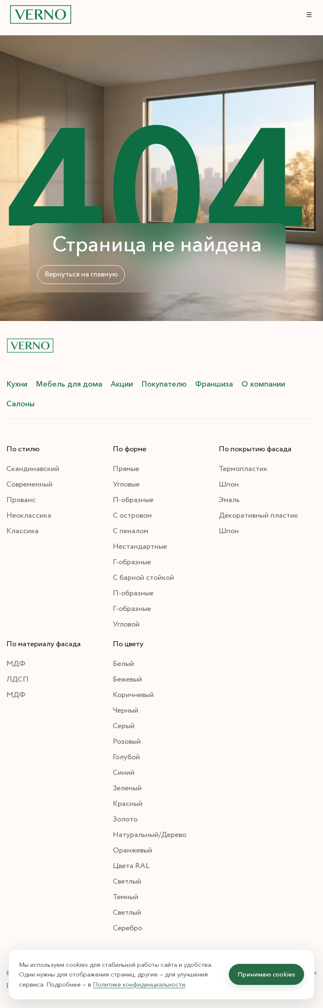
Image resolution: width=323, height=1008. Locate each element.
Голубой (126, 757)
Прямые (126, 468)
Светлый (127, 881)
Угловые (126, 484)
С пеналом (130, 531)
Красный (128, 803)
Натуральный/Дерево (149, 834)
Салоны (20, 403)
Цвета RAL (131, 866)
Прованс (21, 500)
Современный (29, 484)
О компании (263, 384)
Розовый (127, 741)
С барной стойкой (143, 577)
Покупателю (164, 384)
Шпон (229, 484)
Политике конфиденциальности (139, 984)
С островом (132, 515)
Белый (123, 663)
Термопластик (243, 468)
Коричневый (133, 695)
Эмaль (229, 500)
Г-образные (132, 562)
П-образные (133, 500)
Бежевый (127, 679)
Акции (122, 384)
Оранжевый (132, 850)
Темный (125, 897)
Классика (22, 531)
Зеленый (127, 788)
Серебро (127, 928)
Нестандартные (140, 546)
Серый (124, 726)
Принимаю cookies (266, 974)
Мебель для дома (69, 384)
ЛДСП (17, 679)
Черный (125, 710)
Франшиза (214, 384)
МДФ (15, 663)
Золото (125, 819)
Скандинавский (32, 468)
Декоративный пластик (258, 515)
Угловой (126, 624)
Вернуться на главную (81, 274)
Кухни (16, 384)
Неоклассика (28, 515)
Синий (124, 772)
